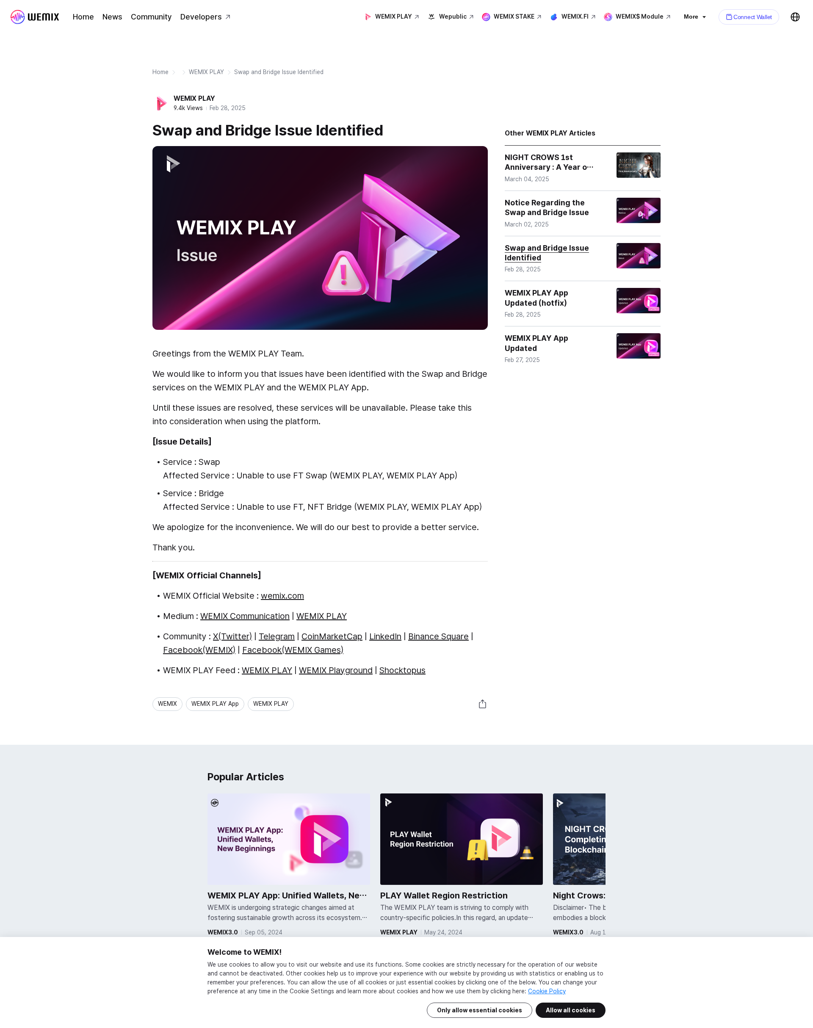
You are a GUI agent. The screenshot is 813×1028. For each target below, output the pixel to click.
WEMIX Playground (336, 670)
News (112, 16)
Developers (201, 16)
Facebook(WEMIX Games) (292, 650)
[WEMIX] (34, 17)
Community (151, 16)
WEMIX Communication (245, 616)
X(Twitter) (232, 636)
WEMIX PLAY (206, 72)
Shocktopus (402, 670)
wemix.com (282, 596)
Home (83, 16)
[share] (483, 704)
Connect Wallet (752, 17)
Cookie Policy (547, 991)
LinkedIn (385, 636)
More (691, 16)
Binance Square (438, 636)
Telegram (277, 636)
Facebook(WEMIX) (199, 650)
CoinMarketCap (331, 636)
